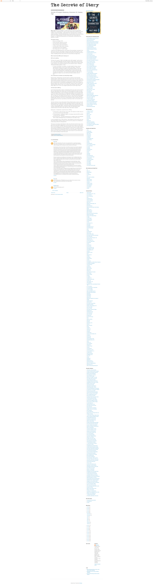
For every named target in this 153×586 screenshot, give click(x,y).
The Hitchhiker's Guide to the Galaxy (93, 124)
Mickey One (89, 297)
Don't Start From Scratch (91, 467)
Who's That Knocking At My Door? (92, 365)
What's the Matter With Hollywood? (92, 95)
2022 (88, 512)
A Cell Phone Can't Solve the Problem (93, 389)
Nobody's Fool (89, 310)
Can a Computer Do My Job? (91, 102)
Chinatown (88, 137)
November (88, 515)
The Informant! (89, 348)
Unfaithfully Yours (90, 354)
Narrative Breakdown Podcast (92, 49)
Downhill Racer (89, 231)
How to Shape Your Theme (91, 67)
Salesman (88, 330)
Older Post (81, 192)
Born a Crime (89, 114)
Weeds (88, 188)
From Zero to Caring (90, 444)
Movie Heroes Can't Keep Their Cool (93, 412)
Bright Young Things (90, 214)
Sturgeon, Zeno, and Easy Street (92, 481)
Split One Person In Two (91, 404)
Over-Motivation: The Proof (91, 374)
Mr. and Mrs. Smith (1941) (91, 303)
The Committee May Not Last (91, 394)
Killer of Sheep (89, 268)
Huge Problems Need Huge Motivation (93, 478)
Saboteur (88, 327)
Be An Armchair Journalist (91, 395)
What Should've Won (90, 93)
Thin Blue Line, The (90, 349)
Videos (88, 50)
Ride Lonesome (89, 325)
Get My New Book (89, 10)
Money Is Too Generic (90, 489)
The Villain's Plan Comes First (92, 378)
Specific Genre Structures (91, 62)
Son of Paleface (89, 343)
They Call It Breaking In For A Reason (93, 388)
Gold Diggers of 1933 (90, 248)
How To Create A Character (91, 58)
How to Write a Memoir (90, 100)
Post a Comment (55, 190)
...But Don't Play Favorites (91, 494)
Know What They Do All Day (91, 405)
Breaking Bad (89, 172)
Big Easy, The (89, 209)
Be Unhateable (89, 410)
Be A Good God (89, 406)
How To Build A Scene (90, 63)
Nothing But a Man (90, 311)
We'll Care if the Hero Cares (91, 484)
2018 (88, 529)
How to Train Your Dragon (91, 144)
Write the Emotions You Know (92, 477)
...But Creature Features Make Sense (93, 415)
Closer (88, 221)
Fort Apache (89, 242)
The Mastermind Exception (91, 453)
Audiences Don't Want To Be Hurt (92, 372)
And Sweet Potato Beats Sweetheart (93, 448)
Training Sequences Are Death (92, 473)
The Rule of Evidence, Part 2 (91, 429)
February (88, 522)
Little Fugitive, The (90, 281)
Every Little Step (89, 236)
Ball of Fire (88, 202)
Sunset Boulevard (90, 155)
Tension (88, 347)
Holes (88, 119)
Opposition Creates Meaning (91, 465)
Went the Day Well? (90, 361)
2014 (88, 535)
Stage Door (89, 344)
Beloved (88, 113)
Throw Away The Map (90, 384)
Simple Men (89, 337)
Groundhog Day (89, 143)
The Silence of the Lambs (91, 165)
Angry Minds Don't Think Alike (92, 440)
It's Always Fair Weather (91, 263)
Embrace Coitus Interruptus (91, 431)
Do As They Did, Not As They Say (92, 423)
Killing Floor (89, 120)
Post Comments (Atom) (59, 194)
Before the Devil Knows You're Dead (93, 207)
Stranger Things (89, 183)
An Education (89, 131)
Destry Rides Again (90, 227)
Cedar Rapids (89, 218)
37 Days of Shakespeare (91, 99)
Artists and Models (90, 199)
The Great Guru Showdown (91, 80)
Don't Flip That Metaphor (91, 456)
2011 (88, 539)
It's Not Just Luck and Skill (91, 390)
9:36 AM (55, 175)
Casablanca (89, 136)
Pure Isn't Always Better (90, 434)
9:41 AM (55, 182)
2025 (88, 508)
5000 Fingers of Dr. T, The (91, 193)
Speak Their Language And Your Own (93, 492)
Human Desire (89, 258)
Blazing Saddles (89, 132)
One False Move (89, 313)
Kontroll (88, 275)
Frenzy (88, 243)
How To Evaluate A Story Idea (91, 57)
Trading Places (89, 352)
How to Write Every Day (91, 55)
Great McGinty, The (90, 249)
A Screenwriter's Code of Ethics (92, 399)
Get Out (88, 142)
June (88, 516)
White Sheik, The (89, 364)
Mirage (88, 299)
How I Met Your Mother (90, 177)
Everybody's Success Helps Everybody (93, 476)
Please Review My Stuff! (91, 106)
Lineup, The (89, 280)
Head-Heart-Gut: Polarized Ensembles (93, 79)
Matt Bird (55, 185)
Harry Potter (89, 118)
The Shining (89, 164)
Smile (88, 341)
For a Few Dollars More (91, 241)
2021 (88, 525)
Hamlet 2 (88, 251)
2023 (88, 511)
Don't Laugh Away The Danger (92, 454)
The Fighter (89, 161)
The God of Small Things (91, 123)
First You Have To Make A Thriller (92, 401)
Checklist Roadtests (90, 46)
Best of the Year (89, 90)
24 (87, 169)
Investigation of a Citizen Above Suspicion (94, 262)
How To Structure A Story (91, 61)
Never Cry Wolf (89, 308)
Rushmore (88, 150)
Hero (88, 253)
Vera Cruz (88, 355)
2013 (88, 536)
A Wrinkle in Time (90, 112)
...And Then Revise (90, 72)
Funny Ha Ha (89, 246)
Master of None (89, 179)
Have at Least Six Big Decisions (92, 101)
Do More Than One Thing (91, 438)
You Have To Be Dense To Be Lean (92, 459)
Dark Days (88, 224)
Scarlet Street (89, 332)
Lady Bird (88, 148)
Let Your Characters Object (91, 483)
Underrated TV (89, 501)
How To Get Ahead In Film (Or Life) (92, 77)
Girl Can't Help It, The (90, 247)
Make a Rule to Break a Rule (91, 488)
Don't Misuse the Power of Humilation (93, 482)
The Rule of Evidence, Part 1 (91, 428)
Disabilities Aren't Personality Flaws (92, 471)
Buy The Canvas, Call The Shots (92, 393)
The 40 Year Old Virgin (90, 156)
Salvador (88, 331)
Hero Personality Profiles (91, 85)
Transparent (89, 186)
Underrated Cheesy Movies (91, 500)
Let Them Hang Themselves (91, 450)
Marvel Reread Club (90, 40)
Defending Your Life (90, 226)
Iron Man (88, 147)
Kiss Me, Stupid (89, 274)
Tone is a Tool (89, 462)
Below (88, 208)
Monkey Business (90, 300)
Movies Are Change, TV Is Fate (92, 377)
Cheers (88, 173)
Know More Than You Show (91, 74)
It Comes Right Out (90, 411)
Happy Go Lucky (89, 252)
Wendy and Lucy (89, 360)
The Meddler (89, 91)
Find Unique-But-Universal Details (92, 449)
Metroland (88, 293)
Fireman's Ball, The (90, 240)
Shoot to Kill (89, 336)
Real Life (88, 320)
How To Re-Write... (90, 71)
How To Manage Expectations (92, 66)
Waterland (88, 359)
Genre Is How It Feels (90, 421)
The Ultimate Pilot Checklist (91, 45)
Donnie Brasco (89, 139)
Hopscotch (88, 257)
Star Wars (88, 154)
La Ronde (88, 276)
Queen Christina (89, 319)
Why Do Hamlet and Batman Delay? (93, 416)
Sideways (88, 153)
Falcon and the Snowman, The (92, 237)
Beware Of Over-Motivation (91, 373)
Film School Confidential (91, 96)
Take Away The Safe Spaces (91, 385)
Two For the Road (90, 353)
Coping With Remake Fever (91, 417)
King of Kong (89, 273)
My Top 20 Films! (89, 105)
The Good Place (89, 184)
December (88, 513)
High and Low (89, 254)
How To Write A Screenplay (91, 68)
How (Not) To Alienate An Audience (92, 60)
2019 (88, 528)
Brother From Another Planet (91, 215)
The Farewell (89, 160)
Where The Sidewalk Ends (91, 363)
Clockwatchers (89, 220)
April (88, 519)
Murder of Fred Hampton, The (92, 305)
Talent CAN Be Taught (90, 376)
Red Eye (88, 321)
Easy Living (89, 232)
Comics (88, 502)
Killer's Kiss (89, 269)
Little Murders (89, 282)
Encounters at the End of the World (92, 235)
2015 (88, 533)
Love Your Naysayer (90, 433)
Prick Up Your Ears (90, 316)
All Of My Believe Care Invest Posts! (92, 38)
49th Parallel (89, 192)
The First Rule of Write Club (91, 432)
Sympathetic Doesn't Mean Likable (92, 382)
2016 (88, 532)
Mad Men (88, 178)
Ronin (88, 326)
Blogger (81, 583)
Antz (87, 197)
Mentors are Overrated (90, 470)
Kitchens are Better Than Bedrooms (92, 426)
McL (54, 141)
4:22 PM (55, 188)
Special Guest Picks (90, 94)
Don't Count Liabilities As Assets (92, 400)
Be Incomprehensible (90, 455)
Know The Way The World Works (92, 451)
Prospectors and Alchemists (91, 418)
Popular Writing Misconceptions (92, 73)
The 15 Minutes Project (90, 84)
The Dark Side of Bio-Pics (91, 461)
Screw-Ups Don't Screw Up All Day (92, 460)
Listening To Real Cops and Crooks (92, 396)
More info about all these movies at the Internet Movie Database (93, 570)
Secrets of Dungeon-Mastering (58, 135)
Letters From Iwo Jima (90, 279)
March (88, 520)
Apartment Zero (89, 198)
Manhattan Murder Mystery (91, 292)
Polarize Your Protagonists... (91, 493)
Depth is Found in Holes (91, 383)
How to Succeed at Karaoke (91, 439)
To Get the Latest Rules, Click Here (92, 495)
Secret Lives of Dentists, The (91, 333)
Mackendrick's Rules (90, 82)
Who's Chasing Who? (90, 427)
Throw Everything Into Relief (91, 398)
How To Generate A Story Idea (92, 56)
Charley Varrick (89, 219)
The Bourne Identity (90, 159)
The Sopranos (89, 185)
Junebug (88, 265)
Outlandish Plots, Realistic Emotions (93, 479)
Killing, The (89, 270)
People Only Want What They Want (92, 422)
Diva (87, 229)
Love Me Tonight (89, 288)
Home (67, 192)
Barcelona (88, 204)
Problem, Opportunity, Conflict (92, 83)
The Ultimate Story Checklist (91, 44)
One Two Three (89, 314)
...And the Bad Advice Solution (92, 443)
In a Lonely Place (90, 145)
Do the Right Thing (90, 138)
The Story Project (90, 88)
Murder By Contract (90, 304)
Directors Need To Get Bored (91, 407)
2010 (88, 540)
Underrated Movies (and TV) (91, 52)
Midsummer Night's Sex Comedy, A (92, 298)
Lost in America (89, 286)
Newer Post (53, 192)
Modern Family (89, 180)
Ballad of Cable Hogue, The (91, 203)
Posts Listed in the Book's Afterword (92, 41)
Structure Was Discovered (91, 379)
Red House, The (89, 322)
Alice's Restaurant (90, 196)
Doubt (88, 230)
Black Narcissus (89, 210)
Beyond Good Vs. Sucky (91, 89)
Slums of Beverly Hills (90, 338)
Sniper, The (89, 342)
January (88, 523)
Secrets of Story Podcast (91, 39)
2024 (88, 509)
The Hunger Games (90, 125)
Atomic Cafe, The (90, 201)
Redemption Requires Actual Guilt (92, 466)
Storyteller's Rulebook (90, 51)
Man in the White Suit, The (91, 291)
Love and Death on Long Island (92, 287)
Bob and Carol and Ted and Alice (92, 213)
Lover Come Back (90, 289)
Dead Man (88, 225)
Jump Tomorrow (89, 264)
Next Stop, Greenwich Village (91, 309)
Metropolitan (89, 294)
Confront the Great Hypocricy (91, 472)
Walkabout (88, 358)
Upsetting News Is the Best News (92, 445)
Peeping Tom (89, 315)
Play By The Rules (90, 487)
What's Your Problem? (90, 437)
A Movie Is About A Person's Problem (93, 371)
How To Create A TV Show (91, 78)
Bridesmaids (89, 134)
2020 (88, 526)
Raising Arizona (89, 149)
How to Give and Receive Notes (92, 69)
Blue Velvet (89, 133)
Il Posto (88, 259)
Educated (88, 115)
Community (89, 174)
